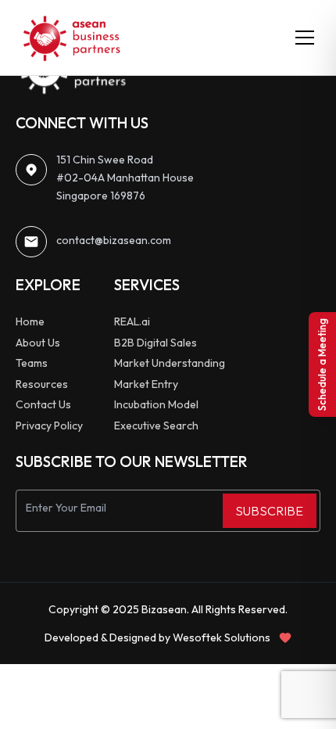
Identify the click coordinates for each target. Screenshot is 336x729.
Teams (32, 363)
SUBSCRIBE (269, 511)
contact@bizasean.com (113, 240)
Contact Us (43, 404)
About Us (38, 343)
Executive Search (156, 425)
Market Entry (146, 384)
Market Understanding (169, 363)
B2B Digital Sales (155, 343)
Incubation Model (156, 404)
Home (30, 321)
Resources (42, 384)
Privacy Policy (49, 425)
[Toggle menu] (304, 37)
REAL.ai (132, 321)
